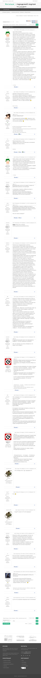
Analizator (7, 182)
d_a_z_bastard (8, 357)
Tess (7, 112)
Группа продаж (6, 667)
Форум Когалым (6, 24)
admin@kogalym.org (26, 653)
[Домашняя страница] (20, 152)
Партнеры (5, 665)
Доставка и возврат (7, 660)
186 (35, 203)
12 (17, 21)
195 (34, 492)
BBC (7, 296)
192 (34, 395)
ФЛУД (17, 24)
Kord (7, 29)
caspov (7, 597)
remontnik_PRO (8, 468)
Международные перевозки (8, 664)
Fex (7, 139)
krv (7, 553)
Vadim (8, 91)
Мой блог (14, 149)
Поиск (35, 15)
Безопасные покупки (7, 662)
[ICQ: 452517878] (23, 152)
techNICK (7, 571)
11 (16, 21)
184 (34, 157)
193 (34, 432)
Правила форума (30, 15)
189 (34, 296)
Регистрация (24, 662)
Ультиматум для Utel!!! (23, 24)
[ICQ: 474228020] (20, 134)
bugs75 (7, 492)
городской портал (20, 4)
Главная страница (7, 12)
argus (8, 203)
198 (34, 553)
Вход (23, 660)
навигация (7, 9)
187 (35, 222)
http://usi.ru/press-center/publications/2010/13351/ (21, 225)
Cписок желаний (25, 665)
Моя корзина (24, 664)
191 (34, 357)
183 (34, 139)
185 (34, 182)
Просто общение (12, 24)
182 (34, 112)
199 (34, 571)
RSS (37, 15)
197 (33, 533)
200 (34, 597)
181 (34, 91)
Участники (25, 15)
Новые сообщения (19, 15)
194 (35, 468)
